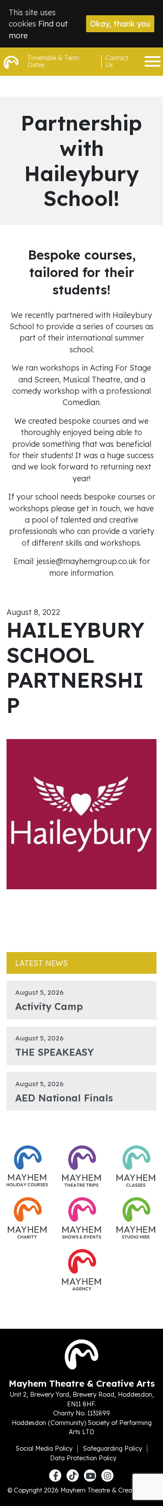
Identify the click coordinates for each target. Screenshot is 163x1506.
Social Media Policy (44, 1448)
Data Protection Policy (83, 1458)
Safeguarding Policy (112, 1448)
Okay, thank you (120, 23)
